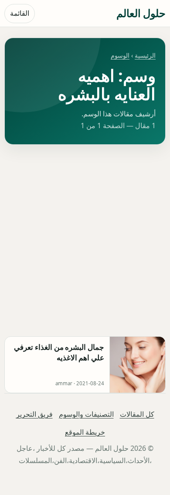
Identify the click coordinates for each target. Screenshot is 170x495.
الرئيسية (145, 55)
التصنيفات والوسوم (86, 414)
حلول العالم (141, 13)
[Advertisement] (85, 240)
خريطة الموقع (85, 432)
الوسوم (120, 55)
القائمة (19, 13)
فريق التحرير (34, 414)
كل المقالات (137, 414)
